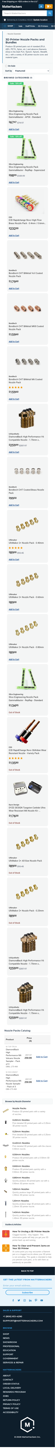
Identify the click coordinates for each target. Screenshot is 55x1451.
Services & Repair (13, 1362)
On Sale (11, 66)
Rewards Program (14, 1392)
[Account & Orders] (41, 6)
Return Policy (11, 1400)
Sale (20, 26)
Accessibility (10, 1412)
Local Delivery (12, 1388)
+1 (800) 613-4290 (12, 1316)
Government (10, 1358)
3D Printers (43, 26)
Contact (8, 1379)
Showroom (10, 1342)
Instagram (24, 1300)
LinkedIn (30, 1300)
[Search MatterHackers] (50, 13)
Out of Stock (14, 712)
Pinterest (36, 1300)
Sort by (8, 71)
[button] (27, 20)
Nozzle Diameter (14, 34)
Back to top (27, 1271)
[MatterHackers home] (12, 7)
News (6, 1338)
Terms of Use (11, 1408)
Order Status (11, 1383)
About (7, 1375)
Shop (6, 1334)
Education (9, 1350)
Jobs (6, 1396)
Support (8, 1354)
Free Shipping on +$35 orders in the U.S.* (20, 1)
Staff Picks (30, 26)
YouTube (41, 1300)
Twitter (19, 1300)
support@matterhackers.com (23, 1320)
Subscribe (27, 1292)
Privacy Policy (11, 1404)
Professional (11, 1346)
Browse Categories (17, 77)
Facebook (13, 1300)
